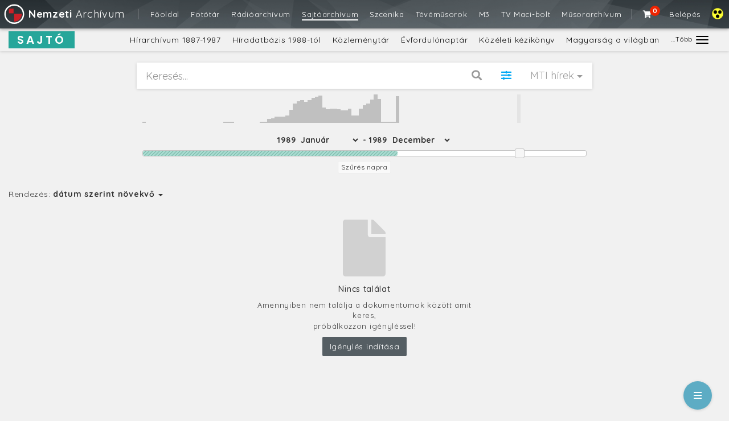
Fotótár (205, 14)
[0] (647, 14)
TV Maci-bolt (525, 14)
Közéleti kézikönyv (517, 40)
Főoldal (164, 14)
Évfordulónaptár (434, 40)
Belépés (685, 14)
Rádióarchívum (260, 14)
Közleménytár (361, 40)
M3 (484, 14)
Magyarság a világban (613, 40)
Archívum (76, 13)
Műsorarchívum (591, 14)
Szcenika (387, 14)
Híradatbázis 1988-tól (276, 40)
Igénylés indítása (365, 346)
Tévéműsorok (442, 14)
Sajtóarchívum (330, 14)
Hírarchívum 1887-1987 (175, 40)
